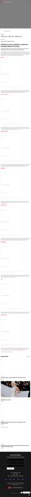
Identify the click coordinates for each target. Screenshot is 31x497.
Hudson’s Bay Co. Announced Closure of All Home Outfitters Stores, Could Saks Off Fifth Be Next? (15, 446)
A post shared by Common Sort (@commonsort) (7, 234)
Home (12, 472)
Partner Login (21, 475)
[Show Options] (20, 463)
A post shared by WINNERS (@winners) (8, 123)
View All (28, 356)
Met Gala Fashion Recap (6, 400)
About (9, 475)
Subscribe (10, 468)
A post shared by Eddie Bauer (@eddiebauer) (8, 271)
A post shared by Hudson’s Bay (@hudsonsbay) (7, 344)
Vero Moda (14, 349)
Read (19, 472)
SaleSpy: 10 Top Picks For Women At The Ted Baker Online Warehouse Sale (13, 422)
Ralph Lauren (9, 349)
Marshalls (7, 94)
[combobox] (12, 463)
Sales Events (16, 472)
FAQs (17, 475)
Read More (2, 401)
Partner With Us (13, 475)
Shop (14, 474)
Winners (2, 94)
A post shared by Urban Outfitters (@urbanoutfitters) (8, 160)
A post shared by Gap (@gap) (7, 308)
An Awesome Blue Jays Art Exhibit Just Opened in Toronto (13, 377)
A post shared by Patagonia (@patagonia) (7, 197)
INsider (17, 474)
